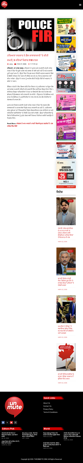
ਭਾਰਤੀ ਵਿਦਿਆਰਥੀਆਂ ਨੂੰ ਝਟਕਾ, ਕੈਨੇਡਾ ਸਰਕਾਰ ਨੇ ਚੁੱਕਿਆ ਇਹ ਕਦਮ (66, 376)
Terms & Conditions (50, 412)
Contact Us (47, 406)
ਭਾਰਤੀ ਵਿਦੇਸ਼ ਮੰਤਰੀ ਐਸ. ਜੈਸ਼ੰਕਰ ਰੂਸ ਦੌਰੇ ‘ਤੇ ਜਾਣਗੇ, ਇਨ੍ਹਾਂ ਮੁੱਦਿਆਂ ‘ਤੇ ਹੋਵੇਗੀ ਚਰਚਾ (66, 281)
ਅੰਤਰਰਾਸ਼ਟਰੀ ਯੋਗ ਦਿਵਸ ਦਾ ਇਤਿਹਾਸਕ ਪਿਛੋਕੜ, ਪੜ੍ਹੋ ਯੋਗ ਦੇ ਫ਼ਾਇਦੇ (10, 434)
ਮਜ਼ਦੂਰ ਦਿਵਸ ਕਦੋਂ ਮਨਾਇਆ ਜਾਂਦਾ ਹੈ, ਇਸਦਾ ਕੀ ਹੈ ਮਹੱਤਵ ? (10, 442)
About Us (46, 403)
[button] (80, 5)
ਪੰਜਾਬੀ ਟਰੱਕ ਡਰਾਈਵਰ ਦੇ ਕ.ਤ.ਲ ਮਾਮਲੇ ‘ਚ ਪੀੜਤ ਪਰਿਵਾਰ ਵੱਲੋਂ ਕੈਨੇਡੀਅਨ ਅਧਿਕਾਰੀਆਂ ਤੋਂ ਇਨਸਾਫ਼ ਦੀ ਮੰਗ (65, 232)
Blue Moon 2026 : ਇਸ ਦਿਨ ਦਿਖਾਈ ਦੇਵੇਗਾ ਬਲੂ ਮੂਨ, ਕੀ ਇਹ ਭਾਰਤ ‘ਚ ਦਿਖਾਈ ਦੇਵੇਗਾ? (30, 434)
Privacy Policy (48, 409)
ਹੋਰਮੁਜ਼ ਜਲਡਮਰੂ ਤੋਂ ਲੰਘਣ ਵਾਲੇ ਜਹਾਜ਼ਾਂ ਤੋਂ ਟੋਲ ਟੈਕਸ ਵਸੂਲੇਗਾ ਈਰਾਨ (51, 434)
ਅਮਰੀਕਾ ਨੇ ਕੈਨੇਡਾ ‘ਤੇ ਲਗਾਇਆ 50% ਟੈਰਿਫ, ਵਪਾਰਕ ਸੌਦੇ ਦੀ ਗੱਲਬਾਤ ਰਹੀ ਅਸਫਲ (65, 329)
